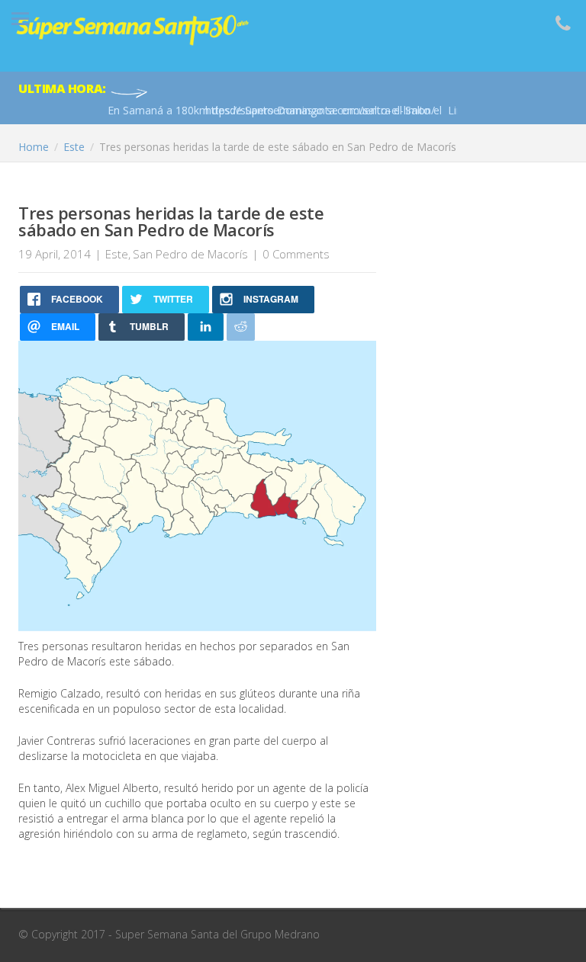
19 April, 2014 (54, 253)
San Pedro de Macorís (190, 253)
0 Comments (296, 253)
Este (116, 253)
